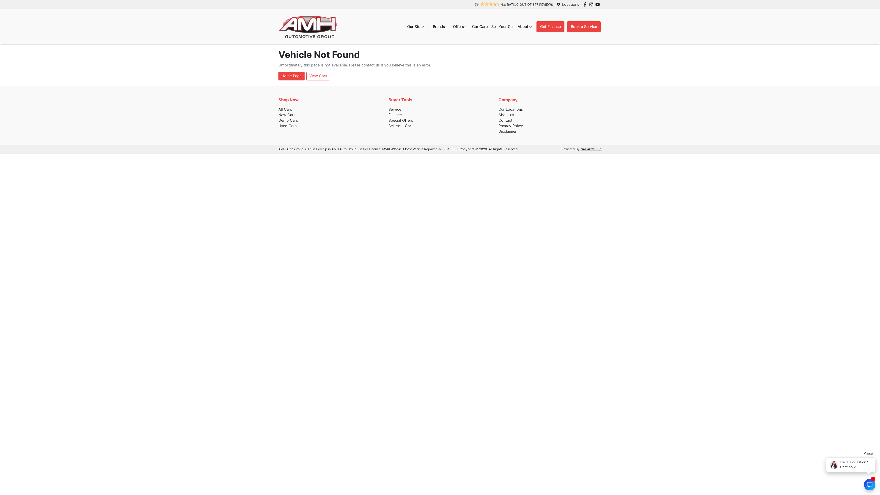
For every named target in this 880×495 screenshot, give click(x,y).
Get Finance (550, 27)
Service (394, 109)
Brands (439, 27)
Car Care (480, 27)
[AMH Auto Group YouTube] (598, 4)
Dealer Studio (591, 149)
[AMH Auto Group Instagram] (592, 4)
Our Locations (510, 109)
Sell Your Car (502, 27)
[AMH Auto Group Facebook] (586, 4)
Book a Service (584, 27)
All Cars (285, 109)
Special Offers (400, 120)
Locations (570, 4)
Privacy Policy (510, 126)
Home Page (291, 76)
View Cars (318, 76)
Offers (458, 27)
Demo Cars (288, 120)
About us (506, 115)
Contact (505, 120)
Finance (395, 115)
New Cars (286, 115)
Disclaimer (507, 131)
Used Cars (287, 126)
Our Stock (416, 27)
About (523, 27)
